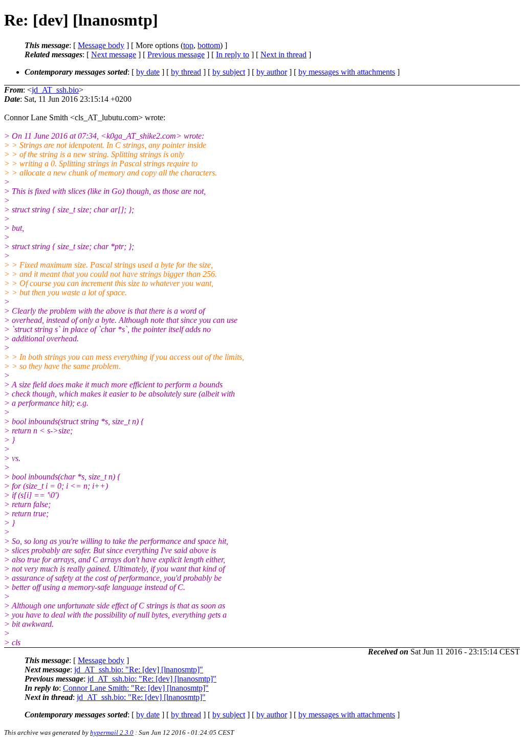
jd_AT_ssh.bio (55, 89)
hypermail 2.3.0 (112, 732)
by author (271, 72)
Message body (101, 45)
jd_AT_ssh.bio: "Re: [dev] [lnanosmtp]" (138, 669)
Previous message (176, 54)
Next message (113, 54)
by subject (228, 72)
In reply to (232, 54)
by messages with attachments (346, 72)
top (188, 45)
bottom (209, 45)
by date (148, 72)
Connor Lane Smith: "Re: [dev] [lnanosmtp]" (136, 688)
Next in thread (283, 54)
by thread (186, 72)
